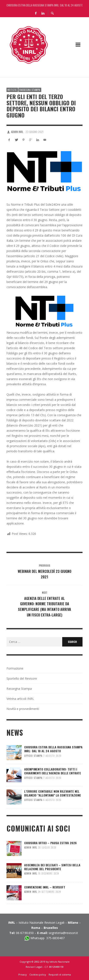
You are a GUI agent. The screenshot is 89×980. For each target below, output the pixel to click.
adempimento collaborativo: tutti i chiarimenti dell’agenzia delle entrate (52, 771)
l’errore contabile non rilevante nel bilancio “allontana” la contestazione (52, 793)
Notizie (12, 90)
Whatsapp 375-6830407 (47, 938)
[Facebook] (35, 13)
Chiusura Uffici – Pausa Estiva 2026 (50, 843)
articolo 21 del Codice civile (43, 256)
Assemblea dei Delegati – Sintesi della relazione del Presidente (52, 867)
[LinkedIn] (43, 13)
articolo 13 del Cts (32, 415)
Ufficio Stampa (33, 755)
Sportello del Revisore (21, 678)
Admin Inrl (17, 132)
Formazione (14, 668)
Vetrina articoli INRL (20, 699)
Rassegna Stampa (29, 90)
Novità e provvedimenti (22, 709)
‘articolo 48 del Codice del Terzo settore (35, 348)
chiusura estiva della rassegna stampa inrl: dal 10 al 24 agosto (44, 4)
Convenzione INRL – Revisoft (44, 887)
